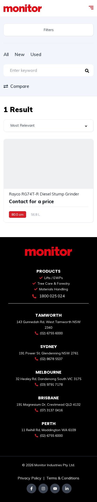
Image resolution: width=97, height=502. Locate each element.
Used (36, 54)
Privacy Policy (30, 478)
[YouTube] (55, 488)
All (6, 54)
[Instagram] (43, 488)
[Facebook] (31, 488)
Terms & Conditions (62, 478)
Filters (49, 30)
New (20, 54)
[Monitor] (23, 8)
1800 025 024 (51, 295)
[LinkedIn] (67, 488)
